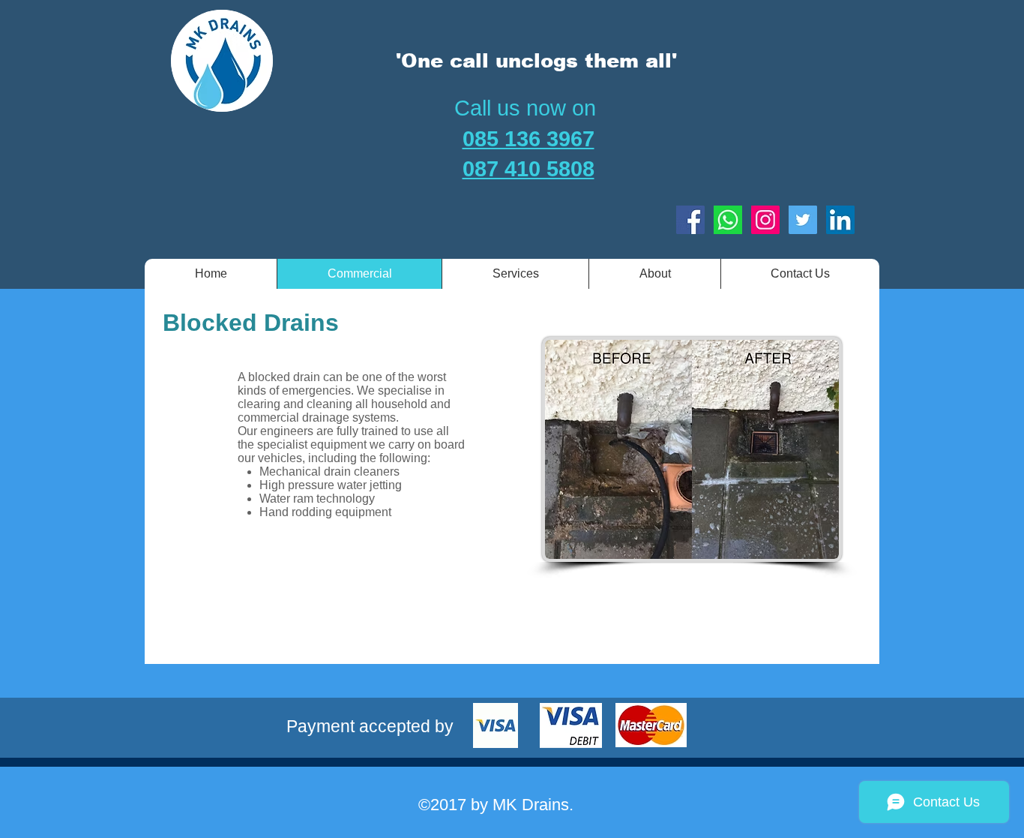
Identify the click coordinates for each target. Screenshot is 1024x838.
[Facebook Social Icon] (690, 220)
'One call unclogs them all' (536, 60)
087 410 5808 (528, 169)
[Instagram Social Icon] (765, 220)
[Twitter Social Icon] (803, 220)
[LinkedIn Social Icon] (840, 220)
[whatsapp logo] (728, 220)
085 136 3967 (528, 139)
